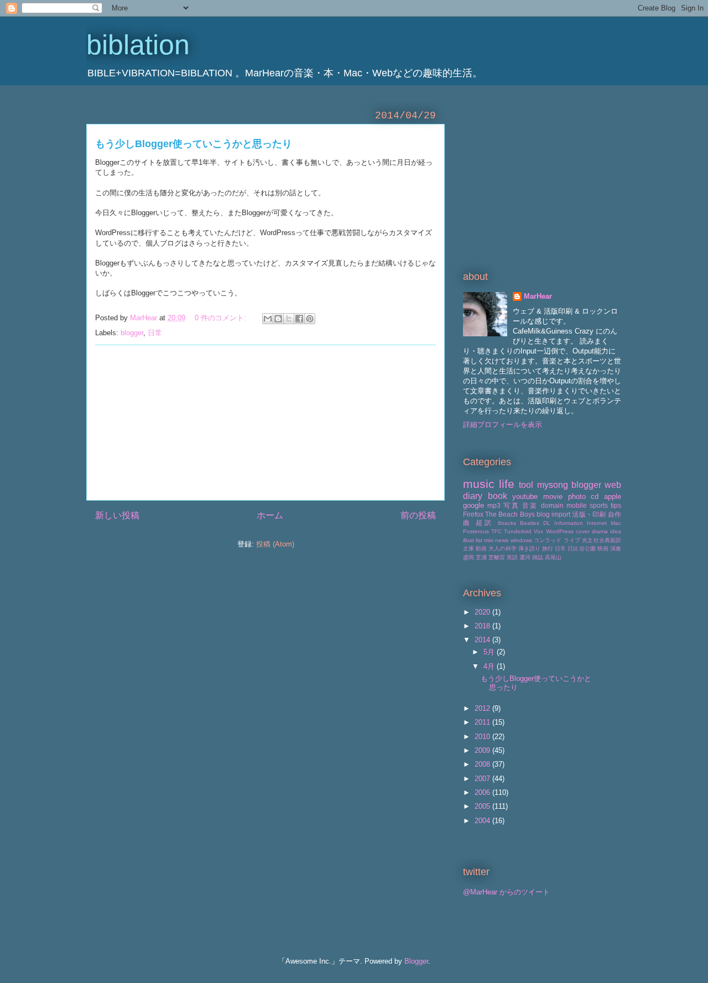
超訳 (484, 522)
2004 (483, 820)
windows (521, 540)
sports (599, 505)
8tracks (507, 523)
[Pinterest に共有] (309, 318)
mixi (488, 540)
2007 (483, 778)
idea (615, 531)
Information (568, 523)
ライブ (572, 540)
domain (552, 505)
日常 (155, 333)
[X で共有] (288, 318)
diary (472, 496)
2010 (483, 736)
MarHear (538, 296)
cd (594, 496)
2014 (483, 640)
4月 (490, 666)
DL (546, 523)
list (479, 540)
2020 (483, 612)
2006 (483, 792)
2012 (483, 708)
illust (468, 540)
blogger (132, 333)
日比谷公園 (581, 548)
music (478, 483)
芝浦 (481, 557)
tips (616, 505)
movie (553, 496)
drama (600, 531)
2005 (483, 806)
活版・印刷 (589, 514)
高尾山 (553, 557)
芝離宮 (496, 557)
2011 (483, 722)
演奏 (615, 548)
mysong (552, 485)
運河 (524, 557)
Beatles (529, 523)
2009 (483, 750)
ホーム (270, 515)
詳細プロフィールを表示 (502, 424)
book (497, 496)
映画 (602, 548)
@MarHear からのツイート (506, 892)
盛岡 (468, 557)
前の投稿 (418, 515)
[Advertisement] (265, 422)
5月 (490, 652)
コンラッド (548, 540)
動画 (481, 548)
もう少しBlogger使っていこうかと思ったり (193, 143)
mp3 (494, 505)
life (506, 483)
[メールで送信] (267, 318)
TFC (496, 531)
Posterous (476, 531)
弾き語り (529, 548)
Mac (616, 523)
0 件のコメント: (221, 318)
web (613, 485)
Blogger (416, 961)
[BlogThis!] (278, 318)
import (560, 514)
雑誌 (537, 557)
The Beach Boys (509, 514)
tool (526, 485)
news (501, 540)
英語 (512, 557)
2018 (483, 626)
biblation (138, 44)
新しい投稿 (117, 515)
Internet (597, 523)
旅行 (547, 548)
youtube (525, 496)
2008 (483, 764)
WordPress (560, 531)
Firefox (473, 514)
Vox (538, 531)
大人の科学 (502, 548)
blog (543, 514)
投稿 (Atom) (275, 544)
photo (577, 496)
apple (612, 496)
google (473, 505)
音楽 (530, 505)
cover (583, 531)
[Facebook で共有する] (299, 318)
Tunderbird (518, 531)
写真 (511, 505)
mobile (576, 505)
